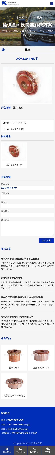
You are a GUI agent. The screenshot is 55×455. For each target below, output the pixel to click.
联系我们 (5, 413)
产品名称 (5, 184)
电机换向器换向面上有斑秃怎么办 (17, 316)
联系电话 (5, 211)
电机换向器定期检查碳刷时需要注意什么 (20, 258)
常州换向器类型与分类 (11, 278)
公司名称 (5, 193)
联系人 (4, 202)
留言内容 (5, 220)
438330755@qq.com (17, 429)
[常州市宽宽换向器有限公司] (10, 3)
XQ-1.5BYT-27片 (19, 122)
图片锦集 (18, 107)
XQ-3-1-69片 (17, 129)
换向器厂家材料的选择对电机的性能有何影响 (22, 297)
